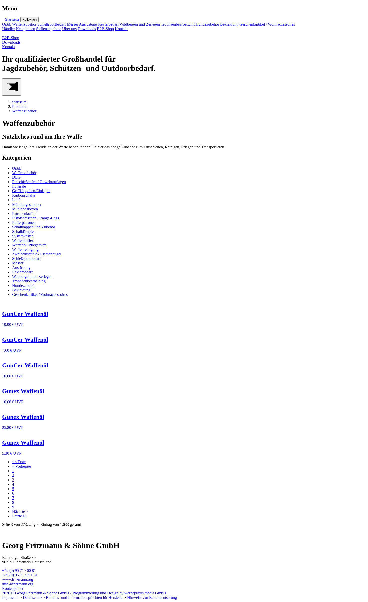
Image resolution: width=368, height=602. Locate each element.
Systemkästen (23, 236)
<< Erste (19, 462)
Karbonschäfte (23, 195)
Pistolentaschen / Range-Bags (35, 218)
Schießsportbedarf (51, 24)
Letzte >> (19, 516)
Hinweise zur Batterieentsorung (152, 597)
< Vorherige (21, 466)
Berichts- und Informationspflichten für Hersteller (85, 597)
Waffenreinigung (25, 249)
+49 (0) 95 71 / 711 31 (20, 575)
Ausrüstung (88, 24)
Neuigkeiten (25, 29)
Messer (72, 24)
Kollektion (29, 19)
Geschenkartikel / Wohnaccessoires (267, 24)
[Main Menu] (11, 87)
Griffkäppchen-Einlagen (31, 191)
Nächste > (20, 511)
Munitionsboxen (25, 209)
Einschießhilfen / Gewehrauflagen (39, 182)
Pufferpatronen (24, 222)
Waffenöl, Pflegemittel (29, 245)
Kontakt (121, 29)
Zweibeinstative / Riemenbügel (36, 254)
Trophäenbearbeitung (178, 24)
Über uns (69, 29)
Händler (8, 29)
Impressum (10, 597)
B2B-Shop (105, 29)
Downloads (87, 29)
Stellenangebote (48, 29)
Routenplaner (12, 588)
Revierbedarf (108, 24)
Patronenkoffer (24, 213)
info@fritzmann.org (17, 584)
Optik (6, 24)
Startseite (12, 19)
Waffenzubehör (24, 24)
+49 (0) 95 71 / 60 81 (19, 570)
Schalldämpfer (23, 231)
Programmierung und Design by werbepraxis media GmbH (119, 593)
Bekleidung (229, 24)
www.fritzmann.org (17, 579)
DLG (16, 177)
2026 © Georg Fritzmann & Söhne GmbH (35, 593)
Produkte (19, 106)
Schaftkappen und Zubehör (33, 227)
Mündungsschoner (26, 204)
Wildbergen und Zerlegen (140, 24)
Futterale (19, 186)
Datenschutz (32, 597)
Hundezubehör (207, 24)
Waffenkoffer (22, 240)
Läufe (16, 200)
